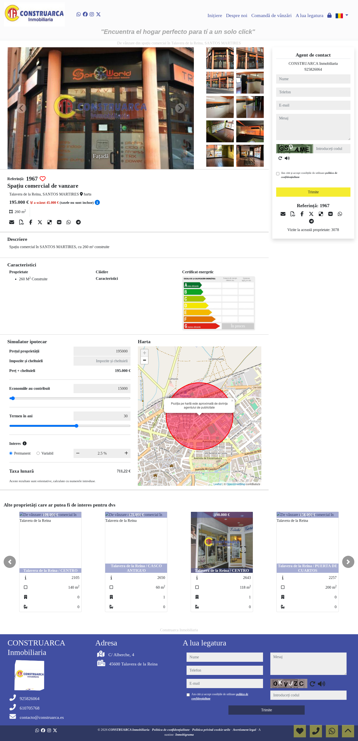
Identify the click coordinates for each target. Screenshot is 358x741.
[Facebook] (85, 14)
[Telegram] (78, 222)
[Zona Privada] (329, 15)
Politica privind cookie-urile (211, 729)
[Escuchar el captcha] (287, 158)
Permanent (22, 453)
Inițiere (214, 15)
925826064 (313, 69)
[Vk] (60, 222)
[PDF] (22, 222)
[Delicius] (50, 222)
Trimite (313, 192)
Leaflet (218, 484)
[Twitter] (98, 14)
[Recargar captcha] (280, 158)
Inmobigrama (184, 734)
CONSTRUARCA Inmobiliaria (129, 729)
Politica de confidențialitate (171, 729)
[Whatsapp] (78, 14)
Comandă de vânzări (271, 15)
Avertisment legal (245, 729)
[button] (10, 562)
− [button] (144, 360)
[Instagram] (92, 14)
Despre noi (236, 15)
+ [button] (144, 353)
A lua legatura (309, 15)
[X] (41, 222)
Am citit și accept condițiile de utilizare (309, 174)
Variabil (47, 453)
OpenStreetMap (235, 484)
